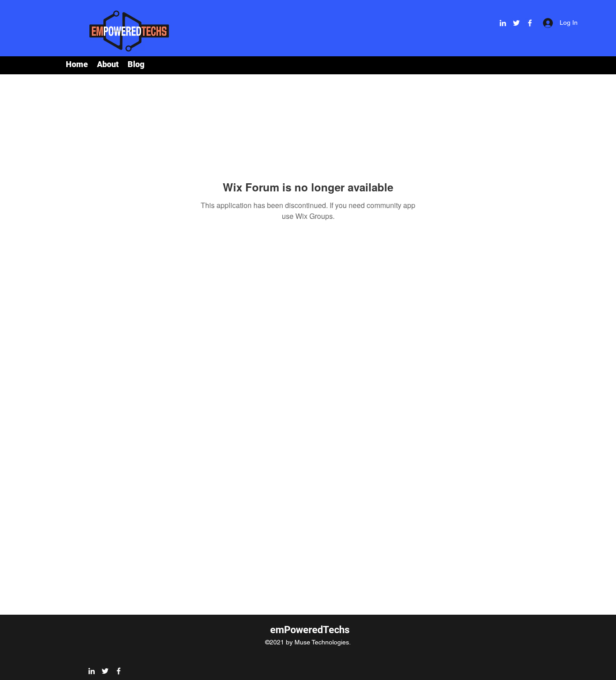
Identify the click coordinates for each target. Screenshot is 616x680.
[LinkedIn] (502, 22)
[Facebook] (529, 22)
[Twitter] (516, 22)
